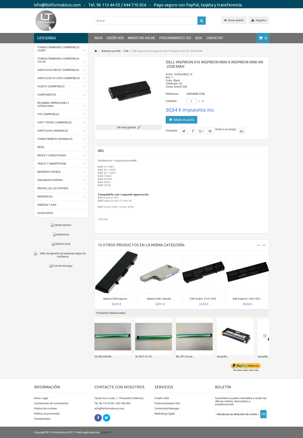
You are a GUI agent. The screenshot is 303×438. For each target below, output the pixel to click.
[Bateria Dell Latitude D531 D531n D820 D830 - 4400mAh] (160, 251)
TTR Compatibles (48, 114)
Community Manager (167, 408)
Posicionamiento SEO (175, 38)
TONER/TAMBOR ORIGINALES (55, 138)
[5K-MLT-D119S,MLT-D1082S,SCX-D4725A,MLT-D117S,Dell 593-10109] (153, 336)
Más (101, 151)
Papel (41, 147)
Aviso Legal (41, 398)
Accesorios (45, 213)
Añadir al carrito (183, 119)
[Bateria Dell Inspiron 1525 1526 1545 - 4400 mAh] (116, 251)
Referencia (172, 93)
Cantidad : (172, 101)
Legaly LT (105, 432)
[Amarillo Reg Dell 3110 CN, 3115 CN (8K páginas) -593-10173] (235, 336)
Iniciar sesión (236, 20)
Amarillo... (223, 356)
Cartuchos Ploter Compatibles (58, 78)
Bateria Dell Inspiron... (116, 298)
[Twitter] (106, 418)
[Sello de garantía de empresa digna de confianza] (61, 255)
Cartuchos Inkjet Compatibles (58, 69)
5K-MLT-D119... (144, 356)
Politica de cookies (45, 408)
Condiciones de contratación (51, 403)
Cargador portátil (50, 180)
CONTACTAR (214, 38)
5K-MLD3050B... (103, 356)
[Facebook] (98, 418)
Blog (198, 38)
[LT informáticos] (46, 32)
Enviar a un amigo (225, 129)
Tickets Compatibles (51, 86)
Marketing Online (141, 38)
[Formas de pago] (61, 265)
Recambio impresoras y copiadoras (53, 104)
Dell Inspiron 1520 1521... (247, 298)
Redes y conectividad (51, 155)
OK (263, 414)
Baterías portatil (49, 171)
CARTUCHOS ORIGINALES (52, 130)
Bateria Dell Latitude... (160, 298)
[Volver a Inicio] (95, 51)
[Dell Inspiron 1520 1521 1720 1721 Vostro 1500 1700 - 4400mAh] (247, 251)
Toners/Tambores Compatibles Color (58, 60)
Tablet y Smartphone (51, 163)
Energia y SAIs (46, 204)
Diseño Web (115, 38)
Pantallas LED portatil (53, 188)
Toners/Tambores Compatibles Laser (58, 49)
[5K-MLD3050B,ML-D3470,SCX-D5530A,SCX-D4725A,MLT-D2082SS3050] (112, 336)
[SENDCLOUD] (61, 244)
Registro (261, 20)
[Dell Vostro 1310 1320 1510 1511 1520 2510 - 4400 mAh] (203, 251)
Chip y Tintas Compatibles (54, 122)
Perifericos (45, 196)
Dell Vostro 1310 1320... (204, 298)
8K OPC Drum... (185, 356)
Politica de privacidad (47, 413)
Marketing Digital (165, 413)
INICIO (98, 38)
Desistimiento (42, 418)
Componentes (46, 94)
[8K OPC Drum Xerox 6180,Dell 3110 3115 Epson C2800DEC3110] (194, 336)
